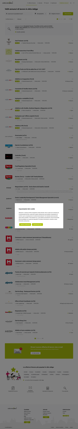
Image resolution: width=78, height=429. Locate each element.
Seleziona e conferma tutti (25, 224)
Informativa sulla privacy (24, 220)
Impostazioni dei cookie (37, 224)
